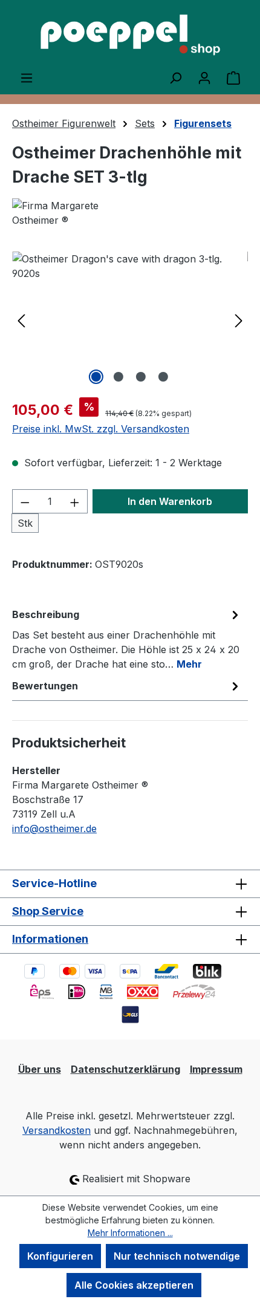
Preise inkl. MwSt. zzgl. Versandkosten (100, 429)
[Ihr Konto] (204, 77)
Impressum (216, 1069)
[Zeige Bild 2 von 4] (118, 377)
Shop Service (47, 911)
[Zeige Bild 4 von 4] (163, 377)
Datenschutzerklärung (125, 1069)
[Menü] (26, 77)
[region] (130, 320)
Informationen (50, 939)
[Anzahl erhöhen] (75, 501)
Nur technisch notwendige (177, 1256)
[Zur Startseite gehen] (130, 35)
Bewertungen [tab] (45, 686)
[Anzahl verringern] (24, 501)
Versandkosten (56, 1130)
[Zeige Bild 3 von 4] (141, 377)
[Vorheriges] (21, 319)
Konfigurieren (60, 1256)
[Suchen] (175, 77)
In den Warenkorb (170, 501)
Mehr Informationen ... (130, 1233)
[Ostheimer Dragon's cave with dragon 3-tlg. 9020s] (130, 320)
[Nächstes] (239, 319)
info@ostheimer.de (54, 828)
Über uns (39, 1069)
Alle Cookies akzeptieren (133, 1285)
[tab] (127, 638)
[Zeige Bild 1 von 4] (96, 377)
